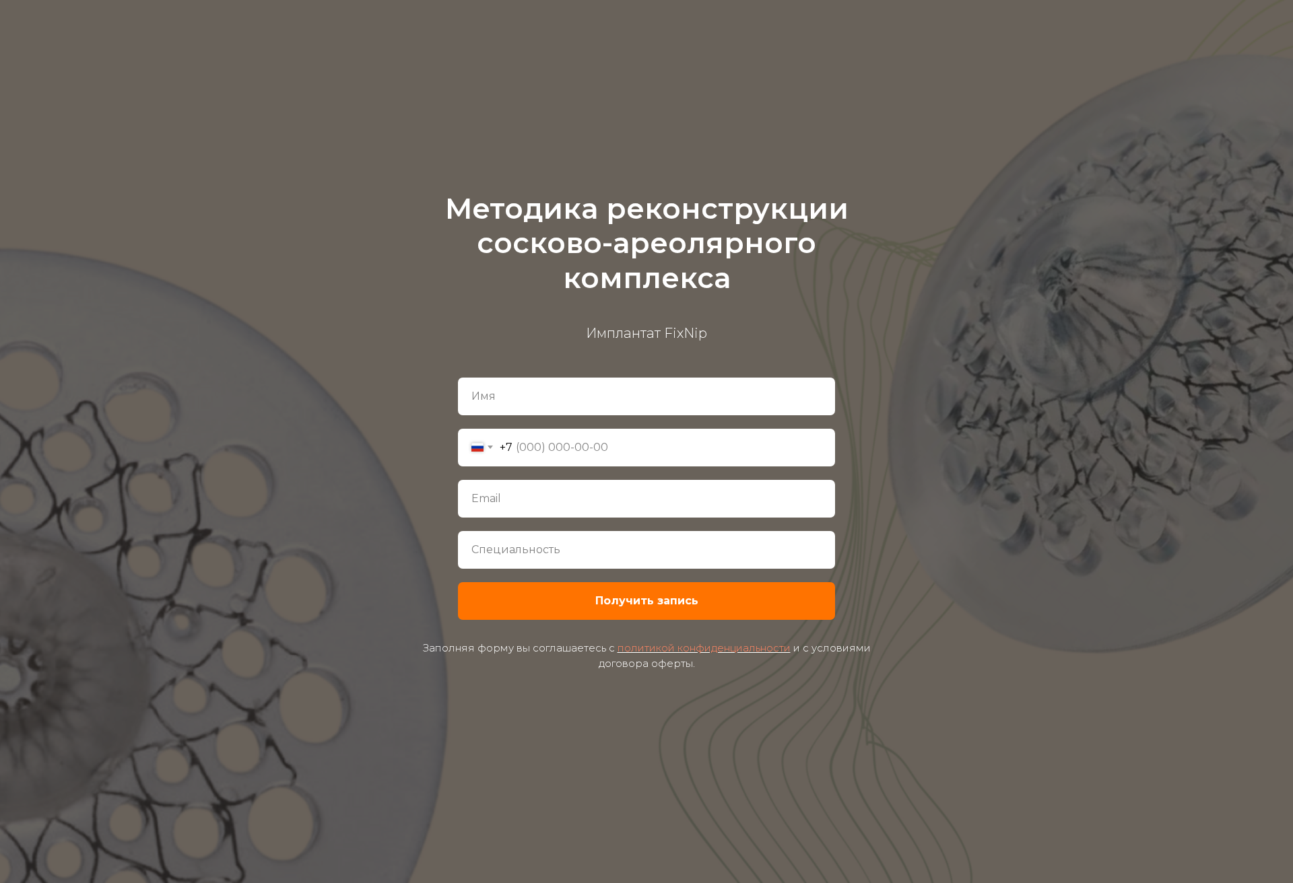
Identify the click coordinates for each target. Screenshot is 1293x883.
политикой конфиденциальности (704, 647)
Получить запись (646, 600)
